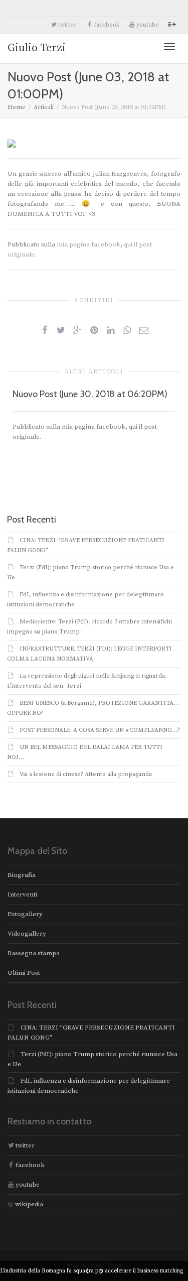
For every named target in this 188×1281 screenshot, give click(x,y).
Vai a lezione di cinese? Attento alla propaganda (86, 774)
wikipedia (28, 1204)
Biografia (22, 875)
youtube (147, 25)
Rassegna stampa (34, 953)
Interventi (22, 894)
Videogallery (27, 934)
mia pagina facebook (88, 244)
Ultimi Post (24, 973)
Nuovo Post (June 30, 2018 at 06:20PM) (90, 394)
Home (17, 107)
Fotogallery (25, 914)
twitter (67, 25)
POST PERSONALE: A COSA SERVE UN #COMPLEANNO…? (100, 730)
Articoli (44, 107)
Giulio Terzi (37, 48)
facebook (105, 25)
